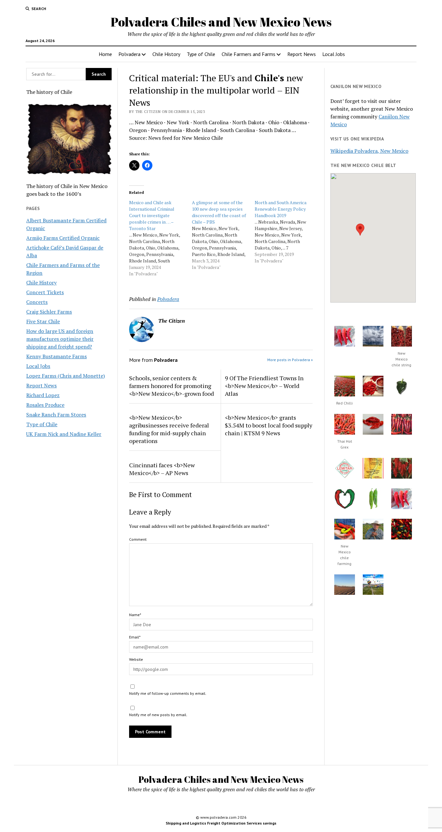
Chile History (166, 54)
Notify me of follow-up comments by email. (167, 693)
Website (136, 659)
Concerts (37, 301)
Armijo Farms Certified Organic (63, 237)
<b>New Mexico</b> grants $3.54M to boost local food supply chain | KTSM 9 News (268, 425)
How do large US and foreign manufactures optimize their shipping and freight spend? (60, 338)
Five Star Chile (43, 321)
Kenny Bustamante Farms (56, 356)
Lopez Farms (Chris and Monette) (65, 375)
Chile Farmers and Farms (248, 54)
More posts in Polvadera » (290, 359)
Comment (138, 539)
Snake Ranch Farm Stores (56, 414)
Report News (301, 54)
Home (105, 54)
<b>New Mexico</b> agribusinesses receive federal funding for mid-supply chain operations (169, 429)
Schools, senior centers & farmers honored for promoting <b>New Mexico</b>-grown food (171, 385)
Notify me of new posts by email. (158, 714)
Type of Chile (201, 54)
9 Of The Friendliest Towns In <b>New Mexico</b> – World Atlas (264, 385)
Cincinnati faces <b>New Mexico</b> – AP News (162, 469)
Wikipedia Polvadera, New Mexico (369, 150)
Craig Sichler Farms (49, 311)
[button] (360, 230)
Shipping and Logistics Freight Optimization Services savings (221, 823)
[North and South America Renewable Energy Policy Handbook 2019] (286, 231)
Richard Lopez (43, 395)
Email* (134, 637)
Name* (135, 614)
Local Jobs (333, 54)
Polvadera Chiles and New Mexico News (221, 22)
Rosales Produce (45, 404)
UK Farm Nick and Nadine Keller (63, 434)
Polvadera (129, 54)
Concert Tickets (45, 292)
